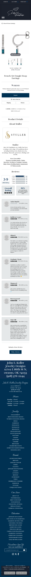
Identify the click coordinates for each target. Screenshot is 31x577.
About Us (15, 496)
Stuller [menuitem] (15, 485)
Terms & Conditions (15, 508)
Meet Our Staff (15, 500)
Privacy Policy (16, 506)
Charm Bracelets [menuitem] (15, 446)
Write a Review (15, 352)
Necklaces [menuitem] (15, 427)
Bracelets (6, 162)
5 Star (13, 176)
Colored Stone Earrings (9, 23)
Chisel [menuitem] (15, 464)
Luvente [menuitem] (15, 473)
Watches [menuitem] (15, 435)
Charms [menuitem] (15, 441)
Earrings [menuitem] (15, 423)
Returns (22, 102)
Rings (5, 164)
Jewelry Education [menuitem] (15, 517)
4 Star (13, 178)
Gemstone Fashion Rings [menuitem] (15, 448)
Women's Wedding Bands (13, 160)
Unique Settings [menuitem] (15, 487)
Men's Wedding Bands (13, 164)
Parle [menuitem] (15, 479)
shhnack (13, 235)
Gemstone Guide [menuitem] (15, 527)
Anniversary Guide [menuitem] (15, 537)
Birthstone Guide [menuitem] (15, 525)
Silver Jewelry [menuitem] (15, 431)
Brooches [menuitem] (15, 443)
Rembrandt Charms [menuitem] (15, 481)
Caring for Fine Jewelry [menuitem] (15, 531)
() (26, 176)
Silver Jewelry (17, 166)
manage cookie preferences (16, 569)
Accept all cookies (21, 573)
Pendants (19, 162)
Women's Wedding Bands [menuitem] (15, 419)
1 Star (13, 183)
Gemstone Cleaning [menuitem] (15, 535)
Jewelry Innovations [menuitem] (15, 468)
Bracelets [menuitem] (15, 429)
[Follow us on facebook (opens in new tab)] (18, 554)
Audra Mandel (14, 202)
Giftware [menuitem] (15, 439)
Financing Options (15, 504)
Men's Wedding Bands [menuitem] (15, 417)
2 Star (13, 181)
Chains (23, 160)
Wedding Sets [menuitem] (15, 450)
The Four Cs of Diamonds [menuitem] (15, 519)
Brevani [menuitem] (15, 460)
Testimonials (15, 498)
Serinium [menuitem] (15, 483)
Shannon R (13, 283)
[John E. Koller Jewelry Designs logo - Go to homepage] (15, 11)
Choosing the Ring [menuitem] (15, 523)
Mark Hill (13, 320)
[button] (6, 1)
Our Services (15, 502)
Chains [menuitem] (15, 437)
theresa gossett (15, 299)
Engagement (24, 164)
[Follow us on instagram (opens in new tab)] (13, 554)
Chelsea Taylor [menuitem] (15, 462)
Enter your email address (15, 547)
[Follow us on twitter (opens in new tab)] (16, 554)
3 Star (13, 179)
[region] (15, 43)
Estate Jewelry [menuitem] (15, 433)
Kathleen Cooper (15, 217)
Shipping (9, 102)
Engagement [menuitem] (15, 415)
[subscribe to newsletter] (24, 550)
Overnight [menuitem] (15, 477)
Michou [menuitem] (15, 475)
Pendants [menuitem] (15, 425)
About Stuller (15, 124)
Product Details (15, 119)
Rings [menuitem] (15, 421)
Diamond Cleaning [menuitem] (15, 533)
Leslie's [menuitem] (15, 471)
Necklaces (13, 162)
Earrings (24, 162)
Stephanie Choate (16, 259)
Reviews (15, 171)
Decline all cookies (10, 573)
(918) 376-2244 (15, 70)
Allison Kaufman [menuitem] (15, 458)
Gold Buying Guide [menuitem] (15, 539)
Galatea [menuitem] (15, 466)
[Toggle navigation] (3, 18)
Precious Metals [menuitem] (15, 529)
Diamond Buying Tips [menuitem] (15, 521)
